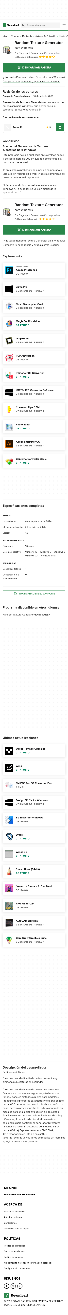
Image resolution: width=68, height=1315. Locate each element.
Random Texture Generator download (24, 614)
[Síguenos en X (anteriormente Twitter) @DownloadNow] (13, 1286)
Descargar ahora (36, 67)
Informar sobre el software (37, 593)
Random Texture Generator (39, 45)
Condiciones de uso (14, 1251)
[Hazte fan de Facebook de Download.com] (6, 1286)
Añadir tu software (13, 1217)
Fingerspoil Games (15, 1072)
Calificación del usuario (26, 57)
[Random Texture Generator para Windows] (7, 49)
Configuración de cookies (17, 1268)
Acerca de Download (14, 1211)
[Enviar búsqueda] (23, 25)
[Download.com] (11, 25)
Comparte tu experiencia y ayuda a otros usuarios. (31, 81)
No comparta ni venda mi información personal (27, 1262)
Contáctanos (10, 1223)
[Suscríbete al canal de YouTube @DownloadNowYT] (19, 1286)
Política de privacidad (14, 1245)
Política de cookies (13, 1257)
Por (26, 53)
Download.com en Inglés (16, 1228)
